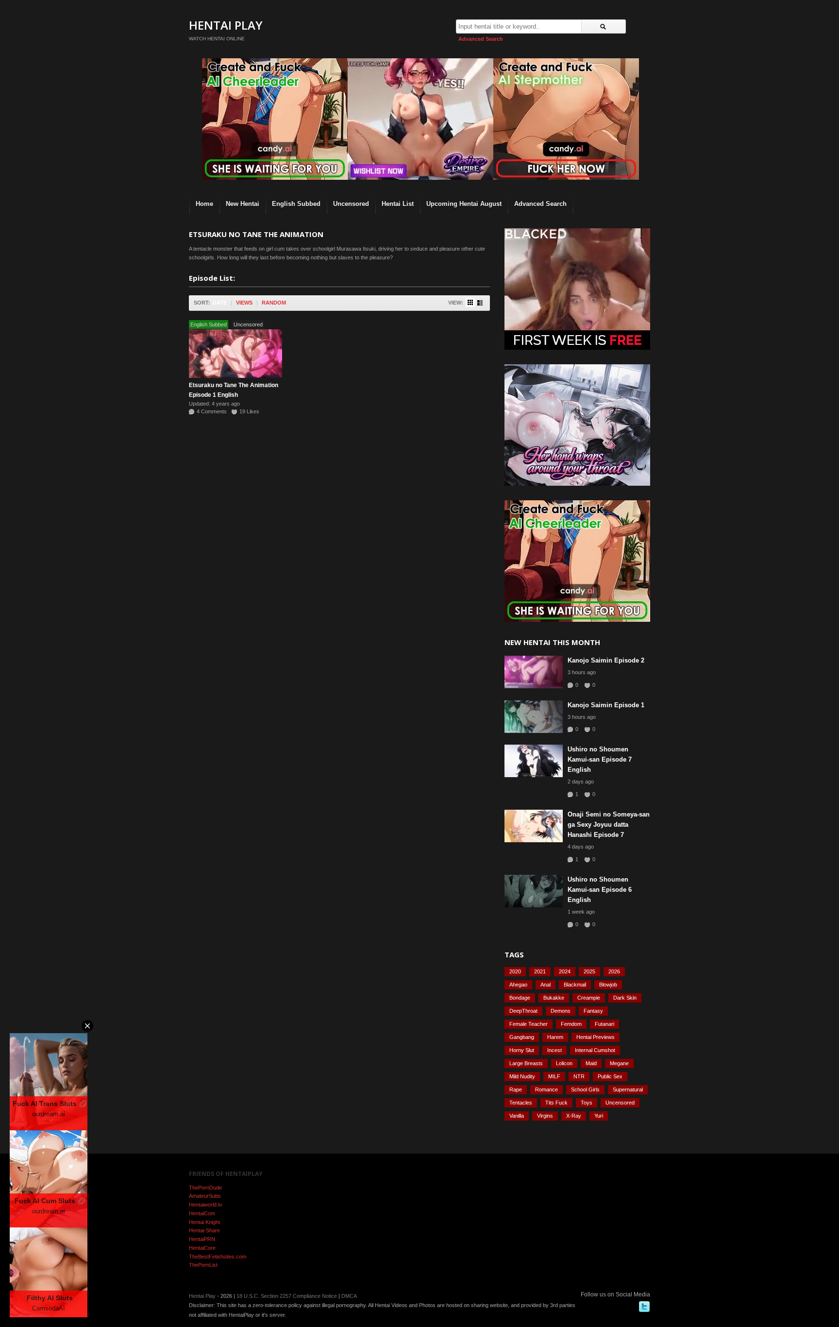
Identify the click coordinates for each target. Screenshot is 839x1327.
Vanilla (516, 1116)
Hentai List (398, 203)
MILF (554, 1076)
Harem (555, 1037)
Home (204, 203)
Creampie (588, 998)
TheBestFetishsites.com (217, 1256)
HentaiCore (202, 1248)
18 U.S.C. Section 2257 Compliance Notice (286, 1296)
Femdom (571, 1024)
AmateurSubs (205, 1196)
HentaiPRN (202, 1239)
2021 (540, 971)
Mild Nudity (522, 1076)
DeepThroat (523, 1011)
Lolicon (564, 1063)
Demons (561, 1011)
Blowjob (608, 984)
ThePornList (203, 1265)
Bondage (519, 998)
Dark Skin (625, 998)
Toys (586, 1103)
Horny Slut (521, 1050)
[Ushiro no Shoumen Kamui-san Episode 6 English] (533, 891)
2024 (565, 971)
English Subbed (296, 203)
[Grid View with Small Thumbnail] (470, 302)
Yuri (598, 1116)
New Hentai (242, 203)
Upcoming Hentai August (464, 203)
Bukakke (553, 998)
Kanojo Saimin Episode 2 (606, 660)
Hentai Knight (204, 1222)
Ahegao (518, 984)
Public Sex (610, 1076)
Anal (545, 984)
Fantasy (593, 1011)
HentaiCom (202, 1213)
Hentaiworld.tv (205, 1205)
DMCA (349, 1296)
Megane (619, 1063)
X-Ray (573, 1116)
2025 (589, 971)
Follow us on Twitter (644, 1306)
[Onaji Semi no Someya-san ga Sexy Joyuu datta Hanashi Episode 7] (533, 826)
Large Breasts (526, 1063)
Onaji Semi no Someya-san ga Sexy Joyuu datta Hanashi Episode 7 (609, 824)
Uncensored (351, 203)
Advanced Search (480, 39)
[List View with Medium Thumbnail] (480, 303)
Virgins (545, 1116)
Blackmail (575, 984)
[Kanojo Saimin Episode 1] (533, 717)
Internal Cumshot (595, 1050)
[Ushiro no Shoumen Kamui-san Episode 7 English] (533, 761)
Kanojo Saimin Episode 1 (606, 705)
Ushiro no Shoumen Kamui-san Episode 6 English (600, 889)
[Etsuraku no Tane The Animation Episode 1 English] (235, 353)
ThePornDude (205, 1188)
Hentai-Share (204, 1230)
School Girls (585, 1089)
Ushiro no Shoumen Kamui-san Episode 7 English (600, 759)
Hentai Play (226, 25)
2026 (614, 971)
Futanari (604, 1024)
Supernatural (628, 1089)
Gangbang (521, 1037)
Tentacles (520, 1103)
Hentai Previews (595, 1037)
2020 (515, 971)
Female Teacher (528, 1024)
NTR (579, 1076)
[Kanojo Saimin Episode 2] (533, 672)
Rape (515, 1089)
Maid (591, 1063)
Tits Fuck (556, 1103)
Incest (554, 1050)
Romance (546, 1089)
